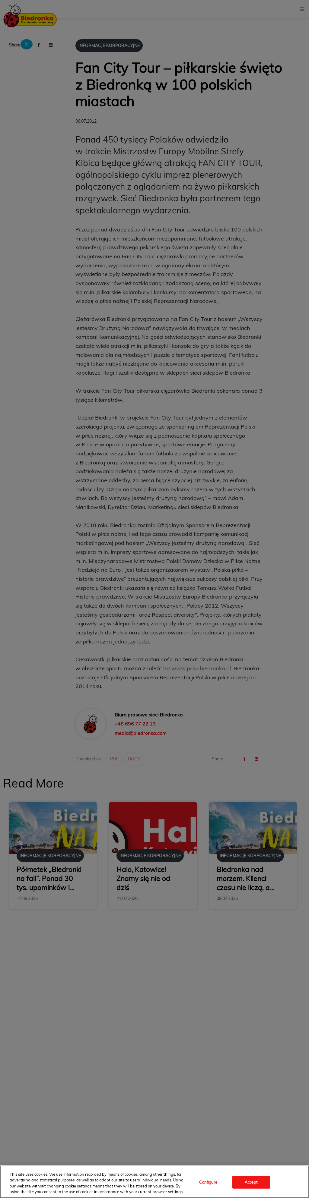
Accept (251, 1182)
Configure (208, 1182)
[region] (154, 1181)
